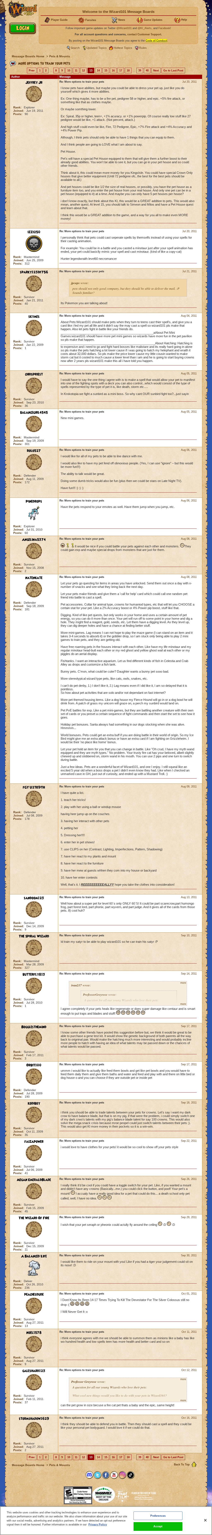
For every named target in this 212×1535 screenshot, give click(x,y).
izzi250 (34, 232)
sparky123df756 (34, 272)
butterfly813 (34, 974)
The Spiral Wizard (34, 936)
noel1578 (34, 1332)
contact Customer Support (144, 34)
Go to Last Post (173, 70)
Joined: (19, 110)
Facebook (164, 28)
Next (156, 70)
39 (139, 70)
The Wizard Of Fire (34, 1218)
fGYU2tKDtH (34, 787)
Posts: (18, 114)
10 (68, 70)
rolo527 (34, 450)
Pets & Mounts (59, 56)
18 (128, 70)
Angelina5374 (34, 539)
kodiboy (34, 1103)
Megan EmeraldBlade (34, 1179)
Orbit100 (33, 1065)
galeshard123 (33, 1370)
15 (105, 70)
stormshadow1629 (34, 1418)
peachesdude (34, 1294)
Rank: (17, 107)
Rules (143, 47)
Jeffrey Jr (33, 82)
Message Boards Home (28, 56)
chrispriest (34, 374)
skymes (34, 316)
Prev (32, 70)
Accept (157, 1526)
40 (147, 70)
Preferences (158, 1515)
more (183, 982)
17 (120, 70)
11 (76, 70)
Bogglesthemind (33, 1027)
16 (113, 70)
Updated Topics (96, 47)
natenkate (33, 577)
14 (98, 70)
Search (75, 47)
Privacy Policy (97, 1524)
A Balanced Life (34, 1256)
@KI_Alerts (145, 28)
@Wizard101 (124, 28)
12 (83, 70)
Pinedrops (34, 501)
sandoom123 (34, 898)
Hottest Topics (123, 47)
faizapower (33, 1141)
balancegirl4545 (34, 412)
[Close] (205, 1520)
